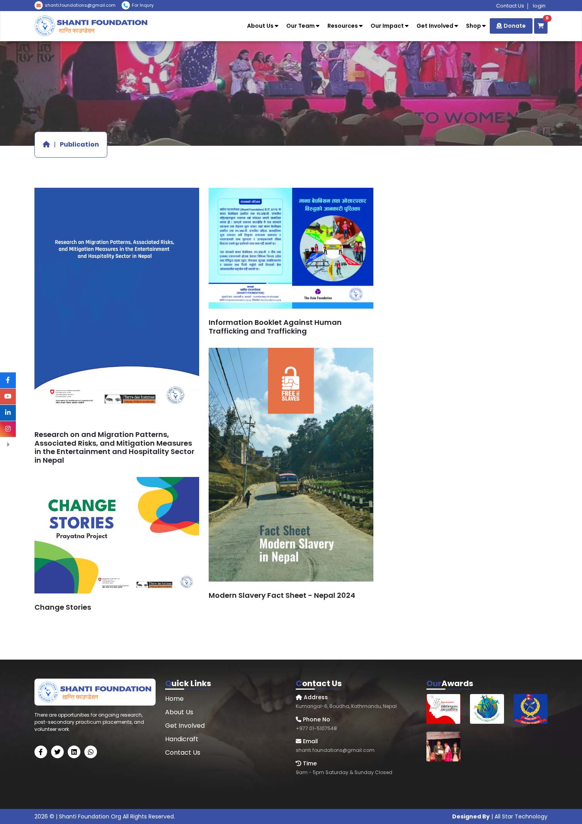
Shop (474, 26)
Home (174, 698)
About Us (261, 26)
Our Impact (388, 26)
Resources (343, 26)
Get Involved (436, 26)
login (539, 6)
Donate (515, 26)
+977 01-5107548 (149, 26)
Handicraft (181, 739)
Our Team (301, 26)
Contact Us (510, 6)
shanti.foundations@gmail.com (80, 5)
